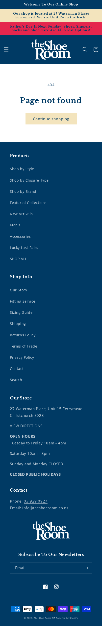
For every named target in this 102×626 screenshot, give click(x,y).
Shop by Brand (23, 191)
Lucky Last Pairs (24, 247)
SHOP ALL (18, 258)
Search (16, 379)
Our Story (18, 290)
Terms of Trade (23, 346)
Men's (15, 225)
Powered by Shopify (67, 618)
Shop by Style (22, 168)
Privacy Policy (22, 357)
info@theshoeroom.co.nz (45, 507)
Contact (17, 368)
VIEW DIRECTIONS (26, 425)
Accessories (20, 236)
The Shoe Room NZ (44, 618)
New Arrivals (21, 213)
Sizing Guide (21, 312)
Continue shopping (51, 118)
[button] (6, 49)
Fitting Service (22, 301)
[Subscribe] (86, 568)
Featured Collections (28, 202)
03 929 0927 (36, 501)
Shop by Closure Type (29, 180)
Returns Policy (22, 335)
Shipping (18, 323)
